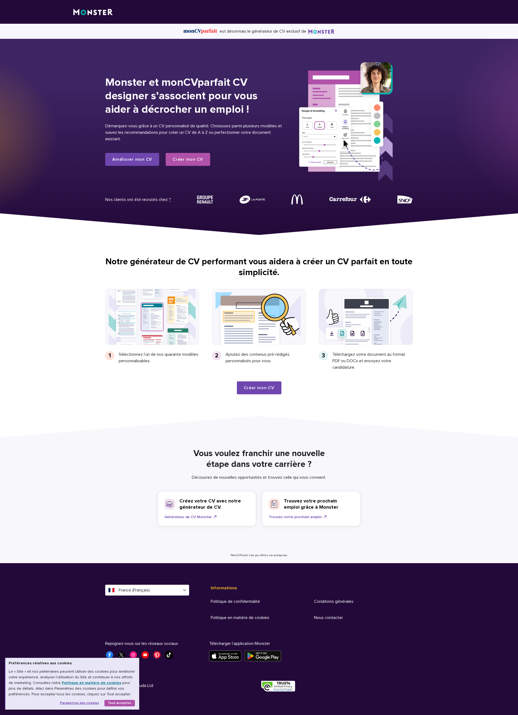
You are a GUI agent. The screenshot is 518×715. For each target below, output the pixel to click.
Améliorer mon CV (132, 159)
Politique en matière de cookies (91, 682)
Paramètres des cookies (79, 703)
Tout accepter (119, 703)
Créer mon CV (188, 159)
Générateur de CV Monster (188, 517)
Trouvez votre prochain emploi (295, 517)
